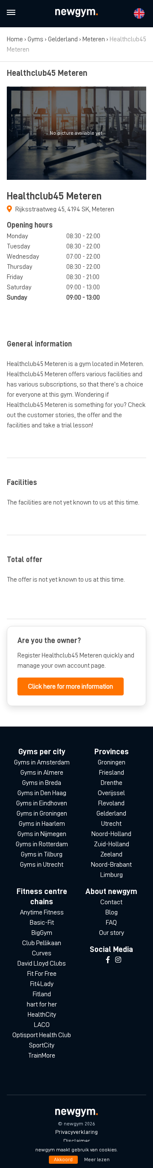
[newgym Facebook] (108, 960)
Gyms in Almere (41, 772)
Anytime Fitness (42, 912)
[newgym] (76, 13)
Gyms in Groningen (42, 813)
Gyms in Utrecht (41, 864)
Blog (111, 912)
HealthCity (42, 1014)
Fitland (42, 994)
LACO (42, 1024)
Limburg (111, 874)
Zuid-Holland (111, 844)
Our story (111, 932)
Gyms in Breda (41, 782)
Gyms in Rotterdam (42, 844)
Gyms (35, 39)
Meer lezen (97, 1159)
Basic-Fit (42, 922)
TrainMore (41, 1055)
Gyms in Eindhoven (41, 803)
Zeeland (111, 854)
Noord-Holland (111, 834)
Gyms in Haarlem (42, 823)
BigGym (41, 932)
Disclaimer (76, 1141)
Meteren (93, 39)
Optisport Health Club (41, 1035)
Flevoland (111, 803)
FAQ (111, 922)
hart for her (42, 1004)
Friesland (111, 772)
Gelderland (63, 39)
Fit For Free (42, 973)
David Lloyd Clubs (41, 963)
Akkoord (63, 1159)
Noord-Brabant (111, 864)
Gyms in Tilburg (41, 854)
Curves (41, 953)
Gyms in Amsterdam (42, 762)
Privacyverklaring (76, 1132)
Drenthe (111, 782)
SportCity (41, 1045)
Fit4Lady (42, 984)
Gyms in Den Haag (41, 793)
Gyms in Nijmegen (41, 834)
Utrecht (111, 823)
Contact (111, 902)
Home (15, 39)
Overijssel (111, 793)
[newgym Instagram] (118, 960)
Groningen (111, 762)
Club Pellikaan (41, 943)
